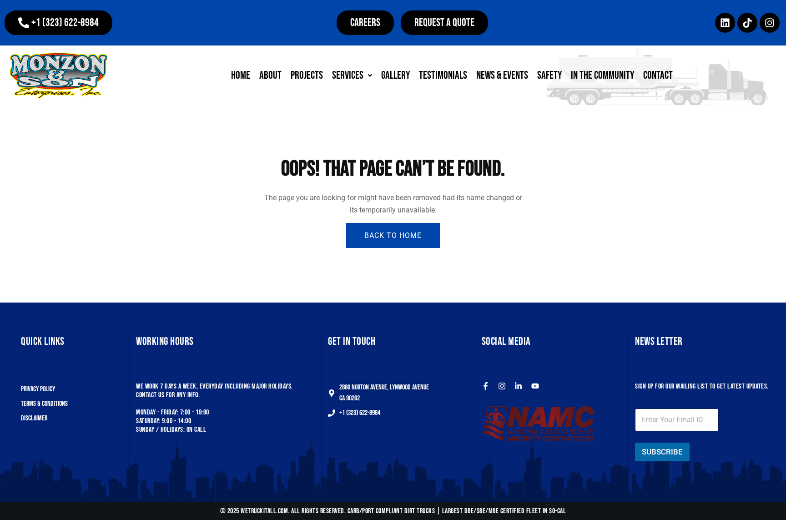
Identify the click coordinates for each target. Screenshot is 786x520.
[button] (58, 22)
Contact (658, 75)
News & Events (502, 75)
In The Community (602, 75)
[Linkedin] (725, 23)
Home (240, 75)
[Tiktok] (747, 23)
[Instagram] (770, 23)
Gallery (395, 75)
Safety (549, 75)
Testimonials (443, 75)
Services (347, 75)
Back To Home (393, 235)
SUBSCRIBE (662, 451)
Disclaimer (34, 418)
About (270, 75)
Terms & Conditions (44, 403)
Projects (307, 75)
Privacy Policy (38, 389)
